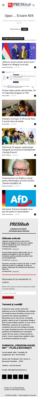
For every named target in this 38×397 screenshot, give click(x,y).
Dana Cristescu (6, 155)
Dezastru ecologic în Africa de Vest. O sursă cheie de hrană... (19, 120)
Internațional (7, 249)
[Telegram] (15, 377)
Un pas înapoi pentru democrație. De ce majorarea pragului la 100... (19, 91)
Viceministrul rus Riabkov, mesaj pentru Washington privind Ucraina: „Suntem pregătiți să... (18, 180)
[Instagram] (9, 377)
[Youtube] (26, 377)
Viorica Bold (5, 95)
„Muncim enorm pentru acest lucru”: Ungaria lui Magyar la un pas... (18, 63)
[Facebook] (4, 377)
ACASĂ (25, 29)
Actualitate (6, 260)
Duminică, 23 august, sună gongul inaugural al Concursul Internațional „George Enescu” (18, 150)
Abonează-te (7, 297)
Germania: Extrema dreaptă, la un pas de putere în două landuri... (17, 210)
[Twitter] (21, 377)
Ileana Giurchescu (7, 67)
